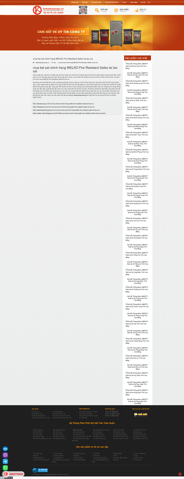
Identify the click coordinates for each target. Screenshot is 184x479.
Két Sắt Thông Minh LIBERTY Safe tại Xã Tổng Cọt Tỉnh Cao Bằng (137, 264)
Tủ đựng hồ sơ (58, 458)
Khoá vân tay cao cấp (120, 438)
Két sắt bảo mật (78, 434)
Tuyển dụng (133, 2)
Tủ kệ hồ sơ (137, 460)
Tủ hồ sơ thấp (57, 453)
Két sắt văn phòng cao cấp (42, 438)
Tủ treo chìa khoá (139, 453)
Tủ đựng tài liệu (38, 458)
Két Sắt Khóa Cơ (98, 436)
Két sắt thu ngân (38, 436)
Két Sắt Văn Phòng (86, 414)
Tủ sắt (135, 455)
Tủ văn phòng (138, 458)
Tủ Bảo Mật (83, 418)
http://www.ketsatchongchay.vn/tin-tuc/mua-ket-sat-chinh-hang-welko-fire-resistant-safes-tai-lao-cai (66, 110)
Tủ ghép (76, 455)
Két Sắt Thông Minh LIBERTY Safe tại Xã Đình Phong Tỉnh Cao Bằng (137, 161)
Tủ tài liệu (96, 453)
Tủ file (115, 455)
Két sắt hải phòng (59, 430)
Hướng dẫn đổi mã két (112, 2)
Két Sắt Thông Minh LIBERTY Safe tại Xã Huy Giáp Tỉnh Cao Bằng (137, 384)
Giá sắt (35, 455)
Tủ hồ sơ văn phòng (100, 458)
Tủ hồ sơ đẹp (37, 453)
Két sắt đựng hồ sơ (59, 438)
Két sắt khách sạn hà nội (101, 430)
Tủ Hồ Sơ (36, 412)
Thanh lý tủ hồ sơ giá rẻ (41, 460)
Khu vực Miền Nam (112, 416)
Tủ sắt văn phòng (79, 453)
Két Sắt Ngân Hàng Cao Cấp (62, 418)
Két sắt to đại (37, 434)
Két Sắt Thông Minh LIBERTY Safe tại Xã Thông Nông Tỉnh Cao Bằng (137, 350)
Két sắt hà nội (57, 432)
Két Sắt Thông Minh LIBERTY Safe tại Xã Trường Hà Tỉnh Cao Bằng (137, 298)
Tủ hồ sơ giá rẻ (78, 458)
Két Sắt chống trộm (99, 438)
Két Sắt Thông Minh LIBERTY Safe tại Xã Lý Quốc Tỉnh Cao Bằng (137, 109)
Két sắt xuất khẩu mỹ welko (88, 412)
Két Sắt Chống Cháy (39, 416)
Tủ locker (96, 455)
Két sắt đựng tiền (79, 432)
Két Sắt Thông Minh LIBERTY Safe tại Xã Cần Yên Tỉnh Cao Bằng (137, 332)
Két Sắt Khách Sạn (60, 414)
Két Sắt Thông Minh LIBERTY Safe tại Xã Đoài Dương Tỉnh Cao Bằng (137, 126)
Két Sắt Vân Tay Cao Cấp (62, 416)
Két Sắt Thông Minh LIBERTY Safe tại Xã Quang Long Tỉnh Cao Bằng (137, 92)
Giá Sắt (115, 460)
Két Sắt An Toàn (38, 414)
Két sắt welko (97, 432)
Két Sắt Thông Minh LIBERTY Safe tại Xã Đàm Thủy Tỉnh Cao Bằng (137, 143)
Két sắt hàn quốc (119, 432)
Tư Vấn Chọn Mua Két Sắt (82, 436)
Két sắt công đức (59, 436)
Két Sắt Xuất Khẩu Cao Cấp (89, 416)
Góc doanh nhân (96, 2)
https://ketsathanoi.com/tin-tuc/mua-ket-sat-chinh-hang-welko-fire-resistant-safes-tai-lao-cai (63, 107)
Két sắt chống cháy (139, 434)
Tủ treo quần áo (58, 455)
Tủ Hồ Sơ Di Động (79, 460)
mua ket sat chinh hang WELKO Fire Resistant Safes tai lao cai (78, 62)
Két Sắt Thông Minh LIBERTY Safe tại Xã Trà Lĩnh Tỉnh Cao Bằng (137, 229)
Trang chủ (75, 2)
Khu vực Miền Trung (113, 414)
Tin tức (54, 62)
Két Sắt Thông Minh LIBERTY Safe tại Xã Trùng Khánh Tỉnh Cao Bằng (137, 178)
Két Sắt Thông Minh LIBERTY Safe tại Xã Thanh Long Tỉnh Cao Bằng (137, 315)
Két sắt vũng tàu (118, 430)
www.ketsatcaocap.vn (42, 62)
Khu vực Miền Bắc (112, 412)
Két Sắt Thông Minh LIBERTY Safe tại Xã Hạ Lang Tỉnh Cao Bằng (137, 75)
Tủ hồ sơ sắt (117, 453)
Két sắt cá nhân (98, 434)
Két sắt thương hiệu (119, 434)
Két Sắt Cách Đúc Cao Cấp (41, 418)
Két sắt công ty (58, 434)
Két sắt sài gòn (38, 430)
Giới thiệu (85, 2)
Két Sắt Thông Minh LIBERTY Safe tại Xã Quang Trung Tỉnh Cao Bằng (137, 195)
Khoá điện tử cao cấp (140, 438)
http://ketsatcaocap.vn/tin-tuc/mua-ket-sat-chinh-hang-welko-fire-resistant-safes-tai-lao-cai (63, 104)
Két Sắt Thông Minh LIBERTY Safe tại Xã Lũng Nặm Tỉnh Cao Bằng (137, 281)
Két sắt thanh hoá (139, 430)
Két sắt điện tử (38, 432)
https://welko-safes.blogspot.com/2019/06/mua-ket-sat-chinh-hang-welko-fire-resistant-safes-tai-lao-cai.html (69, 113)
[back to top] (180, 474)
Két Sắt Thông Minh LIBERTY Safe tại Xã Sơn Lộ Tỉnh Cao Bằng (137, 367)
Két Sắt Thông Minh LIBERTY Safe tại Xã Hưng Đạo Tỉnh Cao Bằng (137, 401)
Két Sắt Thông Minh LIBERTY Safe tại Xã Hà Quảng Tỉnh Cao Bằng (137, 247)
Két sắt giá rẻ (137, 432)
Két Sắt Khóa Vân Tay (120, 436)
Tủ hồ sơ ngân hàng (120, 458)
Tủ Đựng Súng (58, 412)
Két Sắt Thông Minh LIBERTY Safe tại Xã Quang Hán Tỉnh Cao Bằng (137, 212)
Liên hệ (143, 2)
